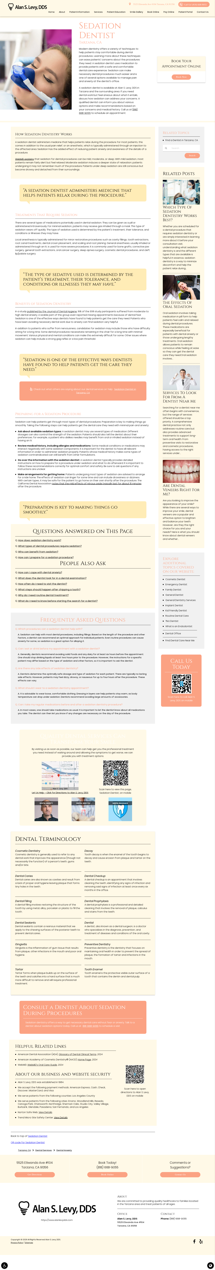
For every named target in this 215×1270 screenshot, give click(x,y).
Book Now (181, 77)
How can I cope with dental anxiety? (40, 572)
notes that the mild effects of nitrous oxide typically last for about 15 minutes (96, 483)
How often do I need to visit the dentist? (42, 584)
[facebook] (194, 1241)
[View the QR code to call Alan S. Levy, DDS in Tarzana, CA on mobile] (182, 692)
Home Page (84, 1059)
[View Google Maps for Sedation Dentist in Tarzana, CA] (60, 789)
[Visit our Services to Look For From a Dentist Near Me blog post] (181, 389)
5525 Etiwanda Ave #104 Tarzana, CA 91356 (153, 4)
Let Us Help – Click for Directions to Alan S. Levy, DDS (60, 792)
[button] (4, 1265)
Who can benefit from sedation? (38, 551)
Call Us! (195, 5)
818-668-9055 (90, 1026)
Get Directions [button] (35, 1174)
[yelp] (201, 1241)
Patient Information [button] (79, 12)
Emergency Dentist (176, 584)
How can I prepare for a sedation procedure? (46, 557)
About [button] (62, 12)
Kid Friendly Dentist (176, 610)
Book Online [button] (153, 12)
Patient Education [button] (116, 12)
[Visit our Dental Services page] (83, 820)
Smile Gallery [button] (136, 12)
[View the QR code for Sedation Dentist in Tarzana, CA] (116, 785)
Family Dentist (173, 589)
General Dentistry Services (180, 600)
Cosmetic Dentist (175, 579)
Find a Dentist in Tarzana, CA (181, 140)
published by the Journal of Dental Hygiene (52, 311)
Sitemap (29, 1242)
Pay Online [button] (169, 12)
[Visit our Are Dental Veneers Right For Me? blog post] (181, 482)
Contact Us (180, 1174)
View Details (45, 1112)
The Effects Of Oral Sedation (177, 304)
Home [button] (51, 12)
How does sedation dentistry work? (39, 540)
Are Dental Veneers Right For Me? (181, 490)
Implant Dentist (174, 605)
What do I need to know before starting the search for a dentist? (58, 601)
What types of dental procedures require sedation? (50, 546)
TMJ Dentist (171, 621)
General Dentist (174, 595)
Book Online (107, 1174)
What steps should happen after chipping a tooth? (49, 589)
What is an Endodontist (178, 626)
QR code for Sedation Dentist (28, 1142)
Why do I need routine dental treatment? (43, 595)
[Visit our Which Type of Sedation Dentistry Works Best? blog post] (181, 203)
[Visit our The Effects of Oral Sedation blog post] (181, 298)
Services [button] (98, 12)
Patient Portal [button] (185, 12)
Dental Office (173, 633)
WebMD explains (24, 159)
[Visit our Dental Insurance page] (120, 820)
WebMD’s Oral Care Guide (42, 1065)
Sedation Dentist (37, 1136)
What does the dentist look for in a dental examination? (52, 578)
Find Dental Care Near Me (180, 640)
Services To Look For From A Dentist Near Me (179, 397)
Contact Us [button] (203, 12)
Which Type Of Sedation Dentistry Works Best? (180, 214)
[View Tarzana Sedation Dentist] (36, 108)
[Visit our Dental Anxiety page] (46, 820)
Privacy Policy (17, 1242)
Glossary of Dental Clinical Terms (77, 1054)
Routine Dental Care (177, 615)
